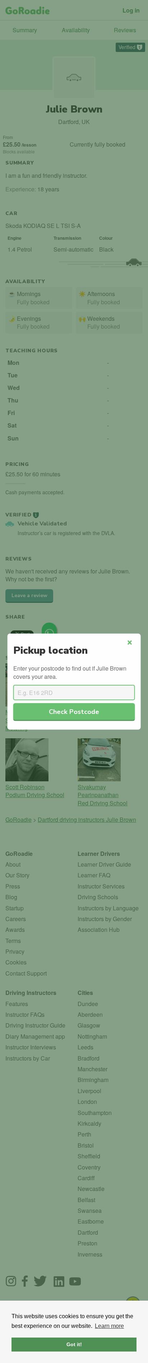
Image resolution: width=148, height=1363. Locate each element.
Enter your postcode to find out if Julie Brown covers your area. (69, 672)
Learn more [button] (109, 1326)
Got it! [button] (74, 1344)
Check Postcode (74, 711)
